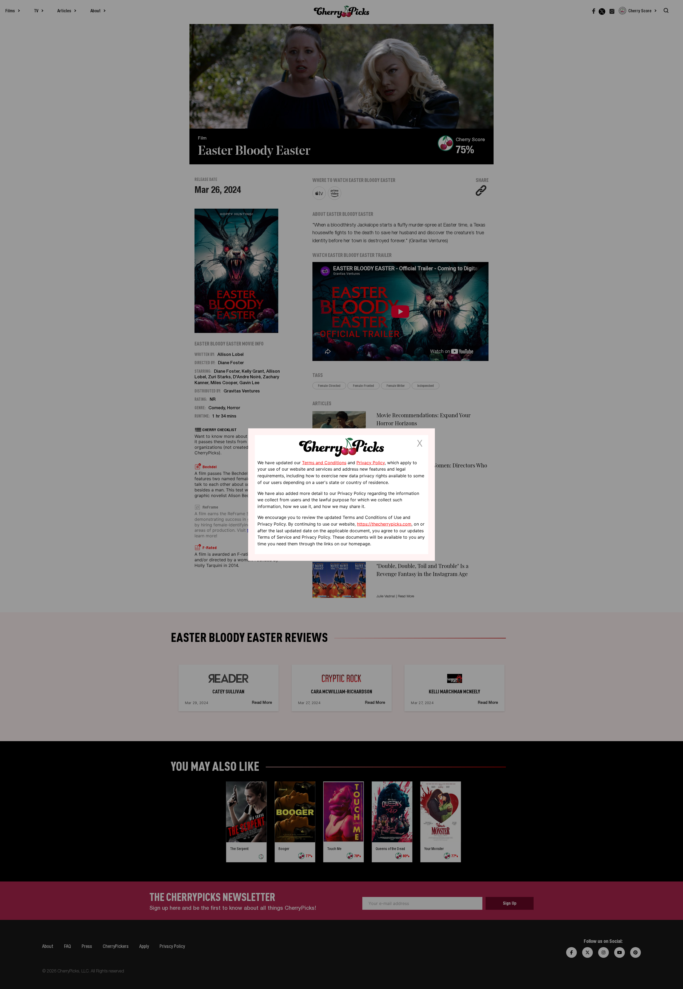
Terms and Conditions (324, 462)
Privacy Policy (370, 462)
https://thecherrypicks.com (384, 524)
